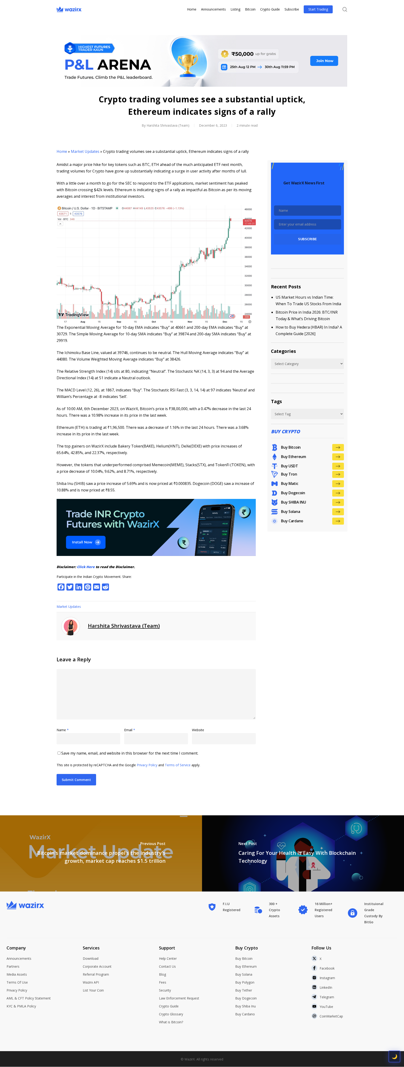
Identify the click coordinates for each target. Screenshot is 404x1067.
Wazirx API (91, 982)
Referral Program (96, 974)
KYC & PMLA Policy (21, 1006)
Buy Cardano (245, 1014)
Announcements (19, 958)
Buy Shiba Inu (245, 1006)
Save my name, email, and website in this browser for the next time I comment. (129, 753)
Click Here (86, 567)
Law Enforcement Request (179, 998)
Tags (276, 401)
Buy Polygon (244, 982)
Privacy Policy (147, 765)
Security (165, 990)
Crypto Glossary (171, 1014)
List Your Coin (93, 990)
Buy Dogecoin (246, 998)
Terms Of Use (17, 982)
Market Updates (85, 151)
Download (90, 958)
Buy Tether (243, 990)
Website (198, 730)
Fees (162, 982)
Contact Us (167, 966)
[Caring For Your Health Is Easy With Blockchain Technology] (303, 853)
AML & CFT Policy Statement (29, 998)
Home (62, 151)
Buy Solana (243, 974)
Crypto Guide (169, 1006)
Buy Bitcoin (243, 958)
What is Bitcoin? (171, 1022)
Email (129, 730)
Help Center (168, 958)
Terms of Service (178, 765)
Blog (162, 974)
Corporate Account (97, 966)
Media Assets (17, 974)
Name (63, 730)
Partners (13, 966)
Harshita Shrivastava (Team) (168, 125)
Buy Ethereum (246, 966)
